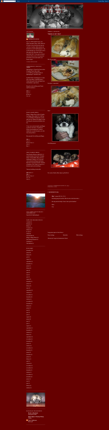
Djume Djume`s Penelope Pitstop (36, 416)
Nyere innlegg (51, 235)
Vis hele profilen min (31, 61)
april (27, 272)
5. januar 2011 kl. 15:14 (59, 196)
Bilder (27, 226)
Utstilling (28, 241)
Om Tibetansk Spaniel (31, 239)
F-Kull (27, 233)
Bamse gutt (30, 421)
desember (28, 250)
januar (27, 252)
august (27, 259)
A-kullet (28, 222)
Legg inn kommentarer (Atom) (61, 238)
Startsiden (65, 235)
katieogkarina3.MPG (32, 414)
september (28, 261)
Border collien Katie (33, 413)
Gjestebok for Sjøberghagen (32, 215)
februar (28, 254)
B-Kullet (28, 224)
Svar (53, 206)
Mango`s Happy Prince (31, 237)
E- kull (55, 186)
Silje (53, 196)
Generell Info (29, 235)
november (28, 294)
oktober (28, 292)
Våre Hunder (29, 243)
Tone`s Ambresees (32, 420)
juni (27, 277)
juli (27, 257)
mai (27, 274)
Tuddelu (30, 418)
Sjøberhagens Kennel (33, 39)
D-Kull (28, 229)
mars (27, 270)
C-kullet (28, 228)
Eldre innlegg (79, 235)
